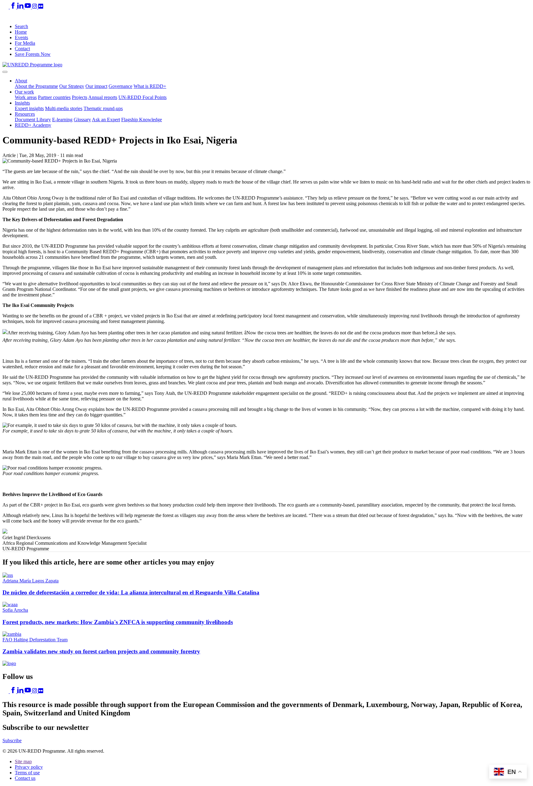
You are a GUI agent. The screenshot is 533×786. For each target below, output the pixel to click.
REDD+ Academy (33, 125)
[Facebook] (13, 7)
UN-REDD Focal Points (142, 97)
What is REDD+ (150, 86)
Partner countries (54, 97)
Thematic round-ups (103, 108)
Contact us (25, 778)
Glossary (82, 119)
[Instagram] (35, 7)
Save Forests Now (33, 54)
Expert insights (29, 108)
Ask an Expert (106, 119)
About (21, 80)
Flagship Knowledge (141, 119)
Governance (120, 86)
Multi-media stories (63, 108)
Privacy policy (29, 767)
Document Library (33, 119)
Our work (24, 91)
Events (21, 37)
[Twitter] (6, 7)
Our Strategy (71, 86)
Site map (23, 761)
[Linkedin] (21, 7)
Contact (22, 48)
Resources (25, 114)
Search (21, 26)
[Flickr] (40, 7)
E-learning (62, 119)
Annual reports (102, 97)
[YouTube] (28, 7)
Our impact (96, 86)
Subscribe (12, 740)
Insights (22, 102)
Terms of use (27, 772)
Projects (79, 97)
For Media (25, 43)
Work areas (26, 97)
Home (21, 32)
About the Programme (36, 86)
